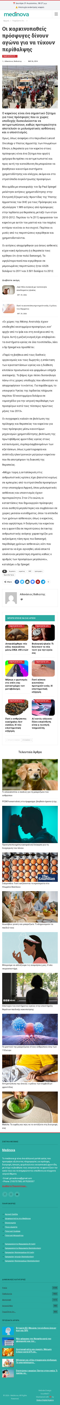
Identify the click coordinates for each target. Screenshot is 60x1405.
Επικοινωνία (10, 1223)
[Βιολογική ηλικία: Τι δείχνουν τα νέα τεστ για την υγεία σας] (43, 633)
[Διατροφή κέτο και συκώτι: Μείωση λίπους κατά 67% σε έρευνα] (8, 1352)
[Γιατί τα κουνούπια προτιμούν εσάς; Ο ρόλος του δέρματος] (8, 308)
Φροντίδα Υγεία (9, 575)
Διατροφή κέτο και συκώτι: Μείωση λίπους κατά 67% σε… (34, 1350)
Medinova (8, 1150)
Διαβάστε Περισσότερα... (14, 1186)
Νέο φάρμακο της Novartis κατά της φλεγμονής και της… (33, 1339)
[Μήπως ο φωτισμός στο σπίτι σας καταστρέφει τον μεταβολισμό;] (16, 668)
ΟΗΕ (29, 571)
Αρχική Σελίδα (11, 1214)
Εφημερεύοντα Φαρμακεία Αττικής (20, 1244)
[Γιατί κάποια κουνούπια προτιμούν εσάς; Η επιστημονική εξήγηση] (43, 668)
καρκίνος (22, 571)
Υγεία (4, 1288)
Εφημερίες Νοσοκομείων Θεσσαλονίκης (22, 1261)
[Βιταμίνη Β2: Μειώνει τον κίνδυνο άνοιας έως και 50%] (8, 1331)
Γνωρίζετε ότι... (9, 1312)
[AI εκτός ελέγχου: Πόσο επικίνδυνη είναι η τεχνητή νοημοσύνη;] (43, 707)
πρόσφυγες (39, 571)
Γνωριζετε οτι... (10, 56)
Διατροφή (6, 1300)
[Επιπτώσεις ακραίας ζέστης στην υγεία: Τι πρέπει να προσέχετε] (8, 1373)
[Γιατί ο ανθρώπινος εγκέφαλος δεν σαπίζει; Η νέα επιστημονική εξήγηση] (16, 707)
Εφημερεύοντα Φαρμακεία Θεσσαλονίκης (23, 1248)
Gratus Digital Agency (45, 1400)
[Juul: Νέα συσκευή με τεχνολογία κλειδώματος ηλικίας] (8, 290)
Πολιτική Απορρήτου (14, 1235)
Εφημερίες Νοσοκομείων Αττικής (19, 1252)
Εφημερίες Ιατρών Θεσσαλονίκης (19, 1256)
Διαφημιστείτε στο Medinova (18, 1218)
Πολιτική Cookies (12, 1231)
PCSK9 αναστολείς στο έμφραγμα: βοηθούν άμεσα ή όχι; (29, 801)
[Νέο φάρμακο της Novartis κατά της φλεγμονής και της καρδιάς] (8, 1341)
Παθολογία (7, 1294)
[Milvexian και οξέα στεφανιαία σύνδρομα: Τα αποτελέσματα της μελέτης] (8, 1363)
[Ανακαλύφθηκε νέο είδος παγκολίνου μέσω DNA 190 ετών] (16, 633)
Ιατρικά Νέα (7, 1306)
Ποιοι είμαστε (11, 1227)
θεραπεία (12, 571)
